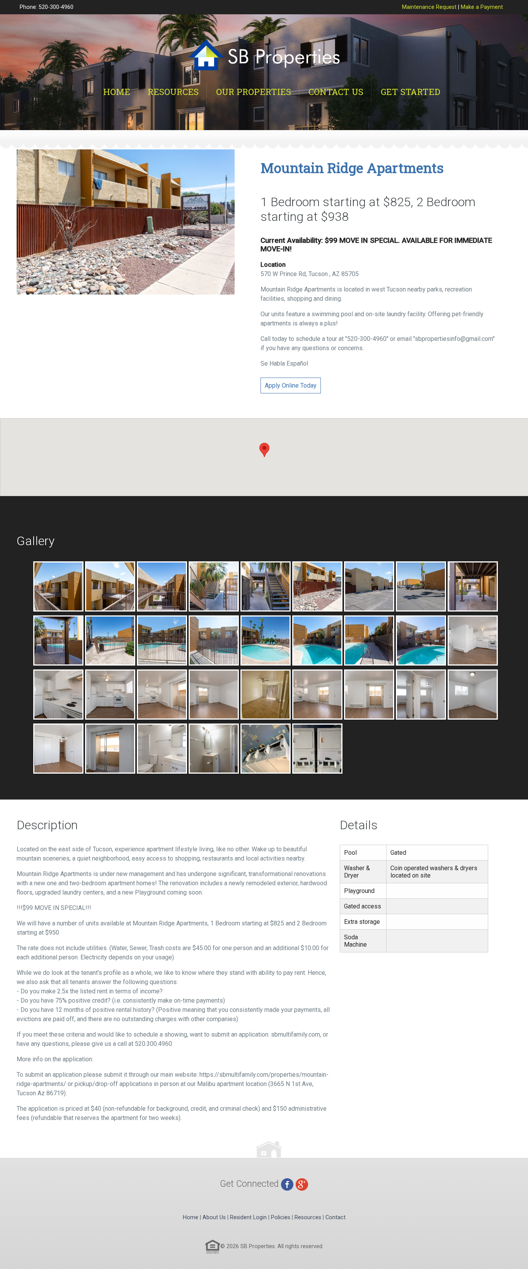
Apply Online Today (291, 385)
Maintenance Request (429, 7)
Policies (280, 1217)
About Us (214, 1217)
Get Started (410, 91)
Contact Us (335, 91)
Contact (335, 1217)
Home (116, 91)
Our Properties (253, 91)
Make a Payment (482, 7)
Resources (173, 91)
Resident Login (248, 1217)
